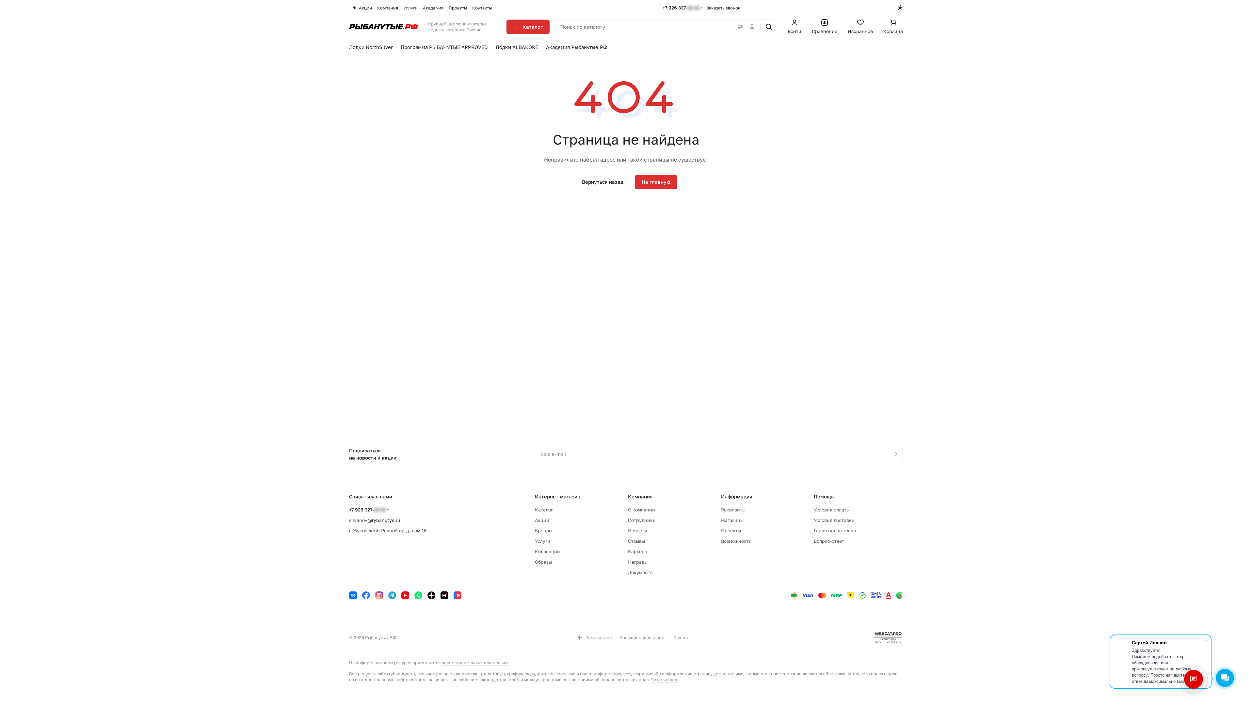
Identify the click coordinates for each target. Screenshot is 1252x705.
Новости (637, 530)
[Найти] (769, 27)
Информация (736, 496)
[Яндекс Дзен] (431, 595)
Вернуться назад (602, 182)
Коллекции (547, 551)
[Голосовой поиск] (753, 27)
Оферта (681, 637)
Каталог (544, 509)
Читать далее (665, 679)
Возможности (736, 541)
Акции (542, 520)
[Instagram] (379, 595)
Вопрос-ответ (829, 541)
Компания (640, 496)
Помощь (824, 496)
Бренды (543, 530)
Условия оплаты (832, 509)
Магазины (732, 520)
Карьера (637, 551)
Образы (543, 562)
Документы (640, 572)
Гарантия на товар (835, 530)
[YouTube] (405, 595)
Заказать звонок (723, 7)
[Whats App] (418, 595)
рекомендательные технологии (474, 662)
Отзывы (636, 541)
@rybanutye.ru (383, 520)
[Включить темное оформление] (900, 7)
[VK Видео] (457, 595)
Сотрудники (642, 520)
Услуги (542, 541)
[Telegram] (392, 595)
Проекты (731, 530)
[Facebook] (366, 595)
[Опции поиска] (739, 27)
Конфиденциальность (642, 637)
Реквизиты (733, 509)
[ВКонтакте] (353, 595)
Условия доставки (834, 520)
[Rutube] (444, 595)
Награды (638, 562)
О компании (641, 509)
